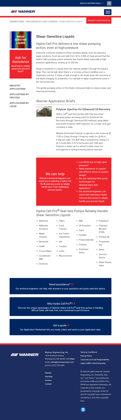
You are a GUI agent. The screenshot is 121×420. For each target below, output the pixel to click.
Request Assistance (97, 20)
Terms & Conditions (88, 352)
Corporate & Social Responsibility (94, 359)
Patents (48, 373)
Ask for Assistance (20, 60)
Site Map (49, 376)
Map (72, 359)
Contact (48, 384)
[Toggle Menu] (108, 12)
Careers (48, 380)
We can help (55, 174)
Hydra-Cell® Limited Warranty (93, 363)
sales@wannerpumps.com (62, 362)
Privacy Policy (86, 356)
